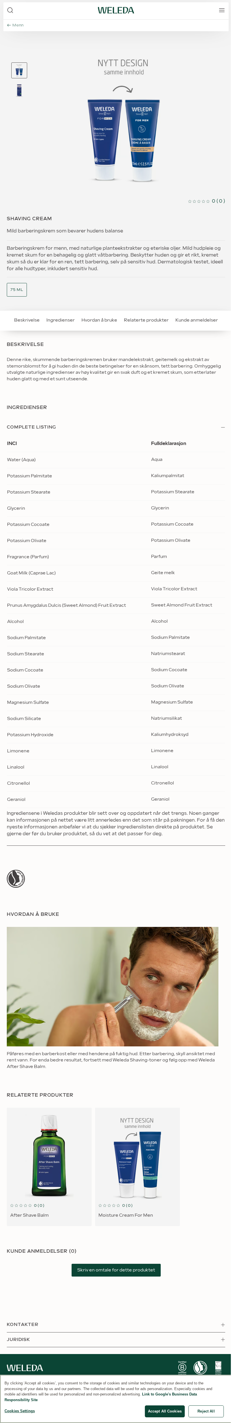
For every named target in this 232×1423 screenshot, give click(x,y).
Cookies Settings (20, 1411)
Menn (18, 25)
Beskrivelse (27, 320)
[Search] (10, 10)
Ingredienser (60, 320)
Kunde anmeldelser (196, 320)
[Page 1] (19, 70)
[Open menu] (221, 10)
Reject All (205, 1411)
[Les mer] (16, 878)
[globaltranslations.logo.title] (116, 10)
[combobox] (16, 289)
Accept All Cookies (165, 1411)
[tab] (19, 70)
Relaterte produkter (146, 320)
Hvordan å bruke (99, 320)
